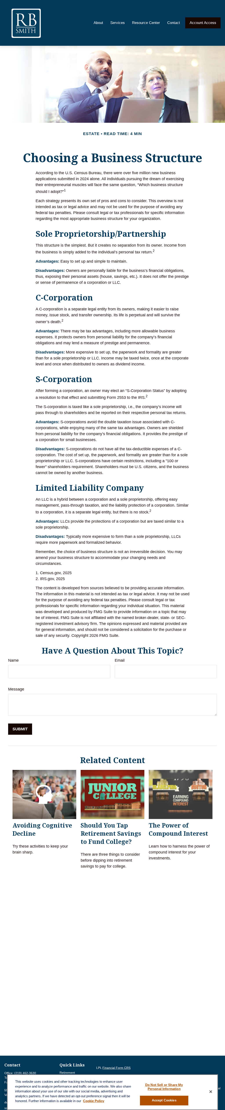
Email (120, 660)
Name (13, 660)
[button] (98, 23)
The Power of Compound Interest (178, 829)
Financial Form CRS (116, 1068)
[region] (112, 1092)
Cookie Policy (93, 1101)
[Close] (211, 1091)
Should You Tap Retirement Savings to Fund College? (111, 833)
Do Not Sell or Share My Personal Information (164, 1087)
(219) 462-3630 (25, 1073)
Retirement (67, 1072)
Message (16, 689)
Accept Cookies (164, 1100)
